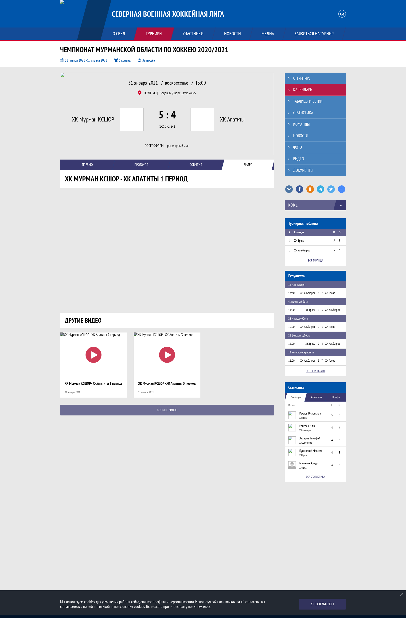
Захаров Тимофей (309, 438)
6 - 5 (320, 310)
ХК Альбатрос (305, 430)
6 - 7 (320, 293)
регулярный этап (178, 145)
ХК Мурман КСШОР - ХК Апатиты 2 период (93, 383)
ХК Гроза (303, 417)
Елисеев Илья (307, 426)
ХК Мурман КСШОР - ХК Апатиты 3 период (167, 383)
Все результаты (315, 371)
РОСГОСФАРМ (154, 145)
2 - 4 (320, 344)
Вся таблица (315, 260)
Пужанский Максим (310, 451)
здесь (207, 606)
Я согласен (322, 604)
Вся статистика (315, 477)
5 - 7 (320, 361)
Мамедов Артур (308, 463)
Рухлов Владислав (310, 413)
